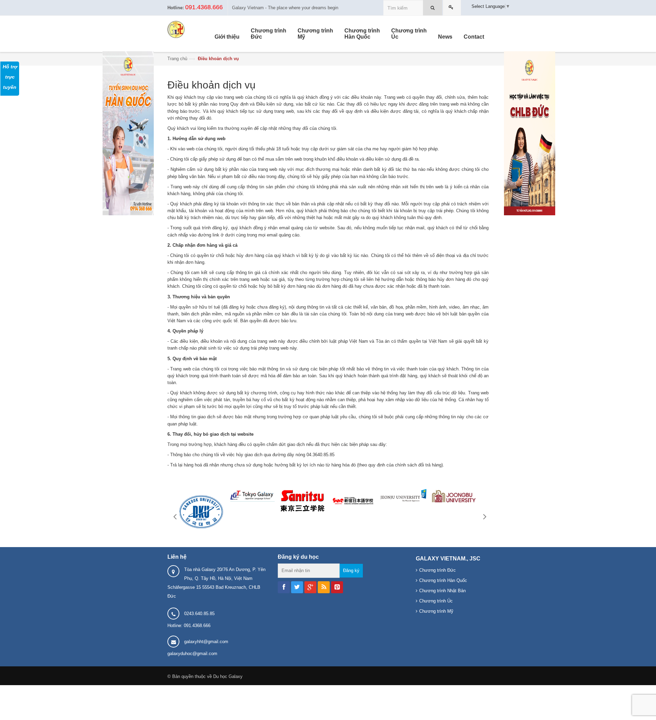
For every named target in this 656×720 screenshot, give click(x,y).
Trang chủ (177, 58)
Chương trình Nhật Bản (442, 590)
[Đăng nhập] (452, 7)
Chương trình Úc (436, 600)
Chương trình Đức (437, 570)
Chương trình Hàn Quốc (443, 580)
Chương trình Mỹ (436, 611)
